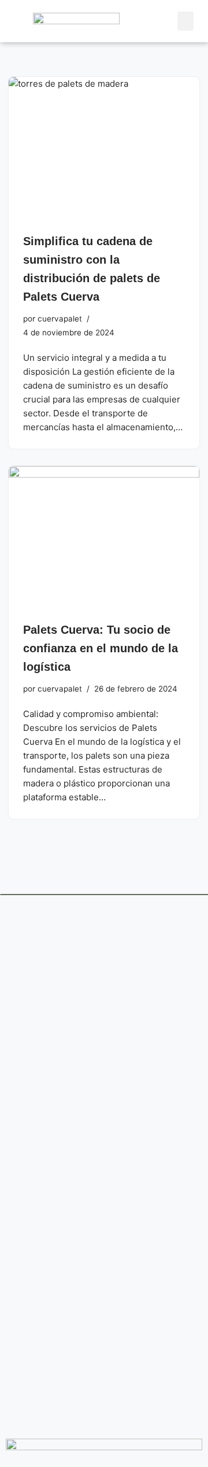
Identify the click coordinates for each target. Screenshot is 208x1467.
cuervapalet (60, 318)
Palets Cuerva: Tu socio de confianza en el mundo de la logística (100, 648)
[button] (185, 21)
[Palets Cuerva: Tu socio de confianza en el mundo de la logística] (104, 537)
